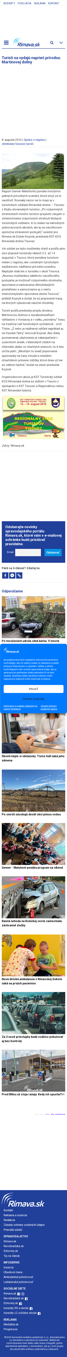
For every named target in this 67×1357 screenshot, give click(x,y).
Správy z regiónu (34, 139)
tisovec (20, 144)
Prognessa (10, 1329)
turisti (29, 144)
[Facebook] (5, 575)
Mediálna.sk (11, 1324)
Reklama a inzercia (15, 1215)
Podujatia (24, 3)
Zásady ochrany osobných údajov (49, 707)
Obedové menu (13, 1272)
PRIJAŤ (33, 688)
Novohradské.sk (14, 1246)
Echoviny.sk (11, 1251)
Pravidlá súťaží (13, 1229)
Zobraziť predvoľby (34, 698)
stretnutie (8, 144)
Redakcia (9, 1220)
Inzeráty (9, 3)
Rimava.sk (10, 1241)
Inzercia (9, 1267)
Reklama (40, 3)
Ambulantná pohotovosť (19, 1277)
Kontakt (53, 3)
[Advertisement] (33, 99)
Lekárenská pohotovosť (19, 1282)
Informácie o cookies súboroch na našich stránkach (20, 707)
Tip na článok (12, 1256)
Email (10, 552)
